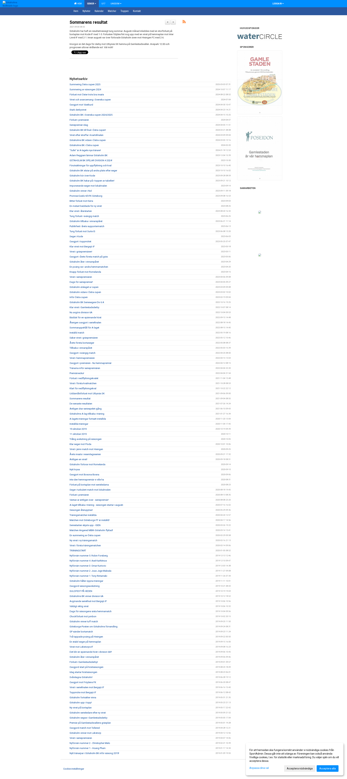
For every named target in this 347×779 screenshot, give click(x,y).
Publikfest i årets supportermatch (87, 226)
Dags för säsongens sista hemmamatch (91, 611)
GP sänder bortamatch (81, 631)
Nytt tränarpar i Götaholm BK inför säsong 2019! (94, 753)
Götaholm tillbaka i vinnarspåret (86, 221)
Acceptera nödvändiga (300, 768)
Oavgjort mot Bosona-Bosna (84, 474)
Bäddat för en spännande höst (85, 317)
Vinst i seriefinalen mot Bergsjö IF (87, 687)
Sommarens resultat (88, 22)
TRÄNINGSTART (78, 550)
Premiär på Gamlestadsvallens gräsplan (90, 722)
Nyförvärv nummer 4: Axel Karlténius (88, 560)
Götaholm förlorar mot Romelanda (87, 464)
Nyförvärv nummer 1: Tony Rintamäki (88, 576)
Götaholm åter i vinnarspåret (84, 261)
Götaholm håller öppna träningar (86, 581)
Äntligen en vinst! (78, 459)
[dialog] (294, 759)
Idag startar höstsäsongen (83, 672)
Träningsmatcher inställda (83, 515)
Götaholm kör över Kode (82, 175)
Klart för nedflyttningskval (83, 388)
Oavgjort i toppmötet (80, 241)
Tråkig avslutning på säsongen (86, 439)
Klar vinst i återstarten (81, 211)
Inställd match (77, 332)
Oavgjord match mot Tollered (85, 728)
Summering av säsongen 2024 (85, 89)
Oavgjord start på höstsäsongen (86, 667)
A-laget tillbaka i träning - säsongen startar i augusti (96, 505)
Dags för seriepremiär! (81, 282)
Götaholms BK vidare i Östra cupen (88, 140)
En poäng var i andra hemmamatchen (89, 266)
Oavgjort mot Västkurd (81, 104)
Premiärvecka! (77, 373)
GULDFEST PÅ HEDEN (81, 591)
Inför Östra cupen (79, 297)
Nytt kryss (75, 469)
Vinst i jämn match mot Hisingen (86, 449)
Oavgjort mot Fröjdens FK (83, 682)
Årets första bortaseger (82, 342)
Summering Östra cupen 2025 (85, 84)
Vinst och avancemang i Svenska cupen (90, 99)
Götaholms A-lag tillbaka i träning (87, 413)
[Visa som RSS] (184, 22)
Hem (79, 3)
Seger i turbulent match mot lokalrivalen (90, 489)
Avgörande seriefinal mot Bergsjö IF (88, 601)
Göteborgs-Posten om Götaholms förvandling (93, 626)
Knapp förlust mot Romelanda (85, 272)
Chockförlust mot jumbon (83, 616)
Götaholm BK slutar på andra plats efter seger (93, 170)
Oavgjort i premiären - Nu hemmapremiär (91, 363)
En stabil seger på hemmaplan (85, 641)
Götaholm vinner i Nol (81, 190)
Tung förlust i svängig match (84, 216)
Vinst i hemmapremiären (82, 358)
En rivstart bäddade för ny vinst (86, 206)
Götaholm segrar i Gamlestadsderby (88, 717)
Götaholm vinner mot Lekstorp (85, 733)
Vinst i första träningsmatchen (85, 545)
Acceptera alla (327, 768)
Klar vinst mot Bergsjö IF (82, 246)
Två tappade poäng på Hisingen (86, 636)
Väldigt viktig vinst (79, 606)
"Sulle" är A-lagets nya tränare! (85, 150)
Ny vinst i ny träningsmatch (83, 540)
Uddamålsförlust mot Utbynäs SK (87, 393)
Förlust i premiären (79, 120)
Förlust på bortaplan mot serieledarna (89, 484)
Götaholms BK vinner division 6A (86, 596)
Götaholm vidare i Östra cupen (85, 292)
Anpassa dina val (259, 768)
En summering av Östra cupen (85, 535)
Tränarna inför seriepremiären (85, 368)
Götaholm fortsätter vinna (83, 697)
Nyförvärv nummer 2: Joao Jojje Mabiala (90, 570)
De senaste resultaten (81, 403)
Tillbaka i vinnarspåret (81, 348)
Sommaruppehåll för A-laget (84, 327)
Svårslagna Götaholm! (81, 677)
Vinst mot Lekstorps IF (81, 646)
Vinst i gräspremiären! (81, 251)
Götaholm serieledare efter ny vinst (88, 712)
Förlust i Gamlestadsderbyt (84, 662)
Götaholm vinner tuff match (84, 621)
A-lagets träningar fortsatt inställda (88, 418)
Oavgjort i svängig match (82, 353)
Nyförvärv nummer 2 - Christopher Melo (90, 743)
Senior (90, 3)
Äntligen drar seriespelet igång (86, 408)
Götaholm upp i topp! (81, 702)
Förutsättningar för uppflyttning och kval (91, 165)
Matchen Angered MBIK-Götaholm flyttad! (91, 530)
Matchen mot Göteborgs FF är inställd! (90, 520)
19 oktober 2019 (78, 429)
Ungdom (115, 3)
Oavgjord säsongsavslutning (85, 586)
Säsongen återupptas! (81, 510)
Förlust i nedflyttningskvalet (84, 378)
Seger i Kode (76, 236)
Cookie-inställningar (73, 768)
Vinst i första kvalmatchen (83, 383)
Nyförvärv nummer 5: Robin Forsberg (89, 555)
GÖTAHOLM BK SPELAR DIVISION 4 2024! (91, 160)
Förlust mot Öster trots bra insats (87, 94)
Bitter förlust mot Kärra (81, 201)
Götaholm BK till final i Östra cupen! (88, 130)
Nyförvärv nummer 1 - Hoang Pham (88, 748)
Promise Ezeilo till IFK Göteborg (86, 196)
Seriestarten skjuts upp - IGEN (85, 525)
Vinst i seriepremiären (81, 277)
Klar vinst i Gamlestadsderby (84, 307)
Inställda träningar (79, 424)
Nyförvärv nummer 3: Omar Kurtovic (88, 565)
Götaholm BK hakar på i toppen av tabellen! (92, 180)
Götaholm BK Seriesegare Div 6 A (87, 302)
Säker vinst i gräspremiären (84, 337)
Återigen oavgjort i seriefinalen (85, 322)
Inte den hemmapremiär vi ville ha (87, 479)
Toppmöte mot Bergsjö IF (83, 692)
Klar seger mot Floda (80, 444)
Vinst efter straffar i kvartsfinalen (86, 135)
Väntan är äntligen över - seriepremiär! (89, 500)
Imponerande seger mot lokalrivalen (88, 185)
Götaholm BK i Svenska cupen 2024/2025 (91, 114)
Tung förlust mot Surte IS (82, 231)
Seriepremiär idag (79, 125)
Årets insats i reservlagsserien (85, 454)
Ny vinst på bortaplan (81, 707)
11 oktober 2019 (78, 434)
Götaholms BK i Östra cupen (84, 145)
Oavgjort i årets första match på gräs (89, 256)
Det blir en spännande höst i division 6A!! (91, 652)
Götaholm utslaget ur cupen (84, 287)
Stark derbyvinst (78, 109)
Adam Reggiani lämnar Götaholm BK (89, 155)
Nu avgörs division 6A (81, 312)
